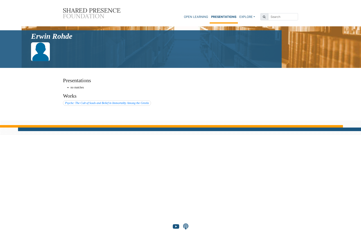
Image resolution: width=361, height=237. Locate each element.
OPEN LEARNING (196, 17)
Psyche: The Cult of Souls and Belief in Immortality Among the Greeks (107, 103)
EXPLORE (246, 17)
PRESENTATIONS (224, 17)
